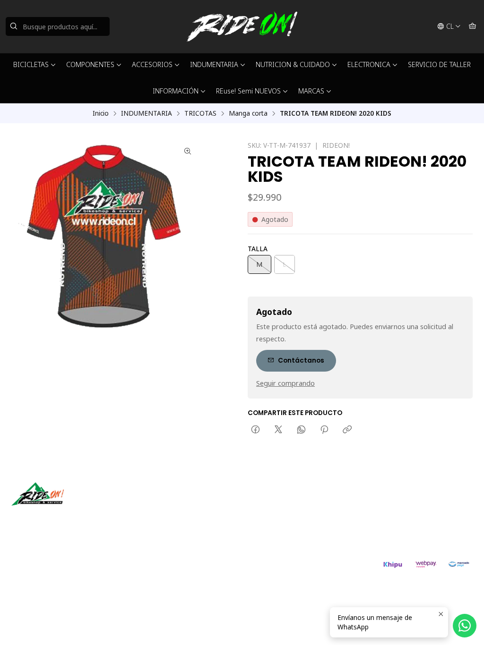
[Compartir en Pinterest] (324, 430)
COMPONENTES (90, 64)
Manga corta (248, 113)
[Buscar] (14, 26)
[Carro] (472, 26)
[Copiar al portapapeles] (347, 430)
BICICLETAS (31, 64)
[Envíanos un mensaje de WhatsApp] (464, 625)
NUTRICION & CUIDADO (293, 64)
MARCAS (311, 90)
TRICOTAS (200, 113)
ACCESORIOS (152, 64)
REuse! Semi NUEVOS (248, 90)
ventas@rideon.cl (284, 503)
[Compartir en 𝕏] (278, 430)
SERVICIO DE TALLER (439, 64)
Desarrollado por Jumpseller (149, 568)
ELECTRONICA (368, 64)
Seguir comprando (285, 383)
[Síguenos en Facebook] (62, 519)
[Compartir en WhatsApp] (301, 430)
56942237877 (279, 516)
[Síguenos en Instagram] (48, 519)
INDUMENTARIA (214, 64)
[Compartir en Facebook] (255, 430)
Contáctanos (301, 360)
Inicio (101, 113)
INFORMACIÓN (176, 90)
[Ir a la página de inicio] (242, 26)
